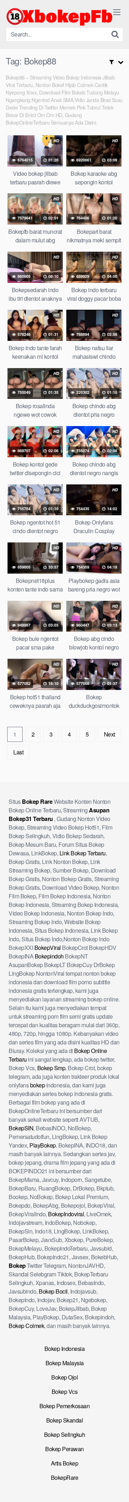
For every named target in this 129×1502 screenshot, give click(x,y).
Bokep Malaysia (65, 1363)
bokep (37, 1085)
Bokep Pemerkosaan (64, 1406)
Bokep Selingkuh (64, 1434)
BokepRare (64, 1477)
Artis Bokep (64, 1463)
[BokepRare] (59, 16)
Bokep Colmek (26, 1326)
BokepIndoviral (66, 1214)
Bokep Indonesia (64, 1348)
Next (109, 734)
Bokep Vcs (65, 1391)
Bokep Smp (51, 1068)
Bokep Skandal (64, 1420)
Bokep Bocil (53, 1291)
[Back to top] (116, 1486)
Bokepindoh (49, 956)
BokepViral (47, 947)
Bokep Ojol (64, 1377)
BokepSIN (21, 1128)
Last (18, 752)
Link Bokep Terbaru (82, 853)
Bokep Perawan (64, 1449)
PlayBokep (42, 1145)
